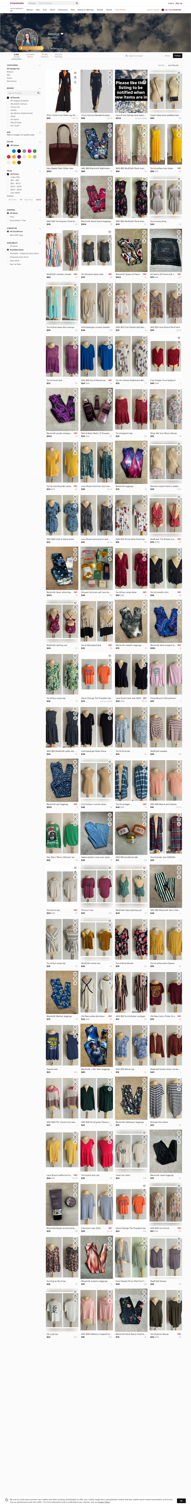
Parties (109, 10)
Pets (73, 10)
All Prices (14, 174)
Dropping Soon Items (19, 257)
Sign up (179, 3)
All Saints (14, 119)
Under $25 (15, 177)
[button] (33, 3)
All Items (14, 213)
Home (52, 10)
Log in (171, 3)
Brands (100, 10)
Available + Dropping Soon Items (24, 253)
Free (12, 217)
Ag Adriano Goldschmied (21, 113)
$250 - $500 (16, 189)
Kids (45, 10)
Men (38, 10)
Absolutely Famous (18, 104)
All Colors (14, 145)
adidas (13, 110)
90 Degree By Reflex (19, 101)
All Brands (15, 97)
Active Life (15, 107)
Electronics (63, 10)
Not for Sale (15, 264)
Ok (181, 1501)
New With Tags (16, 235)
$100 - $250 (16, 186)
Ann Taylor (15, 125)
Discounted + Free (18, 220)
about (167, 56)
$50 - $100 (16, 183)
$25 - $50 (15, 180)
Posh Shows (120, 10)
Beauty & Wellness (86, 10)
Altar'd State (15, 122)
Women (30, 10)
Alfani (13, 116)
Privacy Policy (104, 1502)
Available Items (17, 250)
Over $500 (15, 193)
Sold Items (14, 260)
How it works (153, 10)
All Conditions (16, 231)
